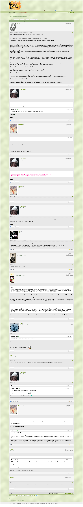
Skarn (16, 274)
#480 (72, 482)
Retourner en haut (26, 503)
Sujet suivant (20, 493)
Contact (17, 503)
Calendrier (68, 10)
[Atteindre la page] (37, 19)
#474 (72, 284)
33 (26, 495)
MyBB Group (19, 505)
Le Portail (21, 503)
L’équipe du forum (12, 503)
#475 (72, 333)
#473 (72, 264)
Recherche (52, 10)
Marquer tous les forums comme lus (46, 503)
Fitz (21, 323)
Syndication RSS (55, 503)
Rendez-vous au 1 (12, 15)
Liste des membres (59, 10)
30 (21, 495)
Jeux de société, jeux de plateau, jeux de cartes (32, 15)
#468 (72, 134)
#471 (72, 216)
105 (30, 495)
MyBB (12, 505)
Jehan (18, 254)
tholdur (31, 32)
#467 (72, 99)
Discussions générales (19, 15)
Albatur (11, 355)
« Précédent (15, 495)
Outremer (20, 124)
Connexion (20, 12)
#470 (72, 196)
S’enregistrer (25, 12)
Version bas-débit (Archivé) (34, 503)
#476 (72, 360)
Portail (46, 10)
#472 (72, 240)
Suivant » (33, 495)
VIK (20, 231)
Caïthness (22, 89)
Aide (73, 10)
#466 (72, 32)
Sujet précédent (13, 493)
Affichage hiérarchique (68, 21)
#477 (72, 382)
